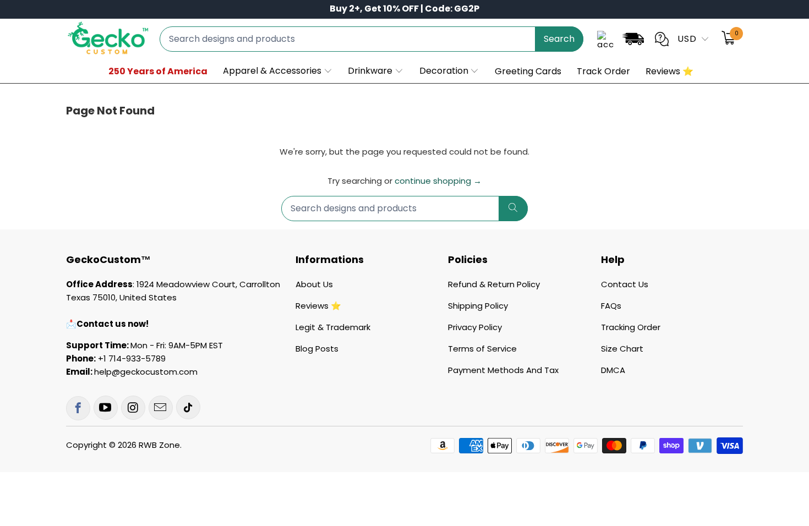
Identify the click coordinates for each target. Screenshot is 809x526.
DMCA (613, 370)
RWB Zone (159, 445)
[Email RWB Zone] (161, 408)
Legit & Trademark (333, 327)
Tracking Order (630, 327)
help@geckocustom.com (146, 371)
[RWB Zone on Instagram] (133, 408)
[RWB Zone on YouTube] (106, 408)
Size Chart (622, 348)
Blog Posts (317, 348)
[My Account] (605, 39)
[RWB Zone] (107, 38)
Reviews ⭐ (318, 305)
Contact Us (624, 284)
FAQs (611, 305)
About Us (314, 284)
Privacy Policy (475, 327)
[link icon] (632, 41)
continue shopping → (438, 181)
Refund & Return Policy (494, 284)
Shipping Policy (478, 305)
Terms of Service (482, 348)
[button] (278, 71)
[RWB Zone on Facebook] (78, 408)
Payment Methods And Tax (503, 370)
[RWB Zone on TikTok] (188, 407)
